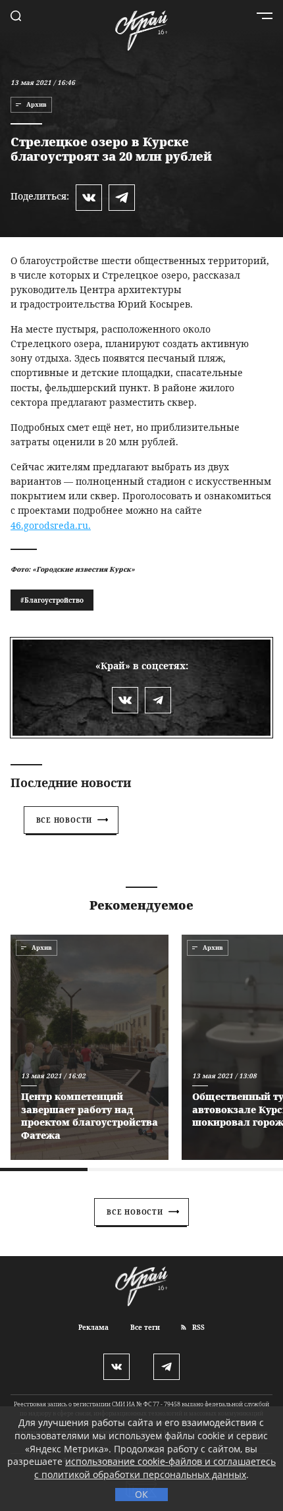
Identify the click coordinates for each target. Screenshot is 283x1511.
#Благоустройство (52, 600)
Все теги (145, 1327)
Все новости (64, 820)
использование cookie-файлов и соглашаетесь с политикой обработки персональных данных (155, 1468)
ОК (141, 1494)
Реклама (93, 1327)
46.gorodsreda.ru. (51, 525)
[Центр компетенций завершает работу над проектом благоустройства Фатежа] (89, 1047)
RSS (197, 1327)
